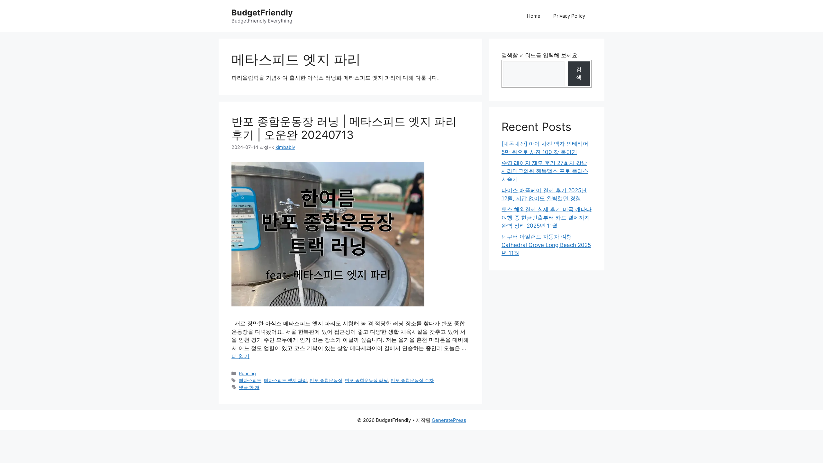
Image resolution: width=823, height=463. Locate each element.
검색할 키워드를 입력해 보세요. (540, 55)
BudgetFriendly (262, 12)
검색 (579, 73)
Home (533, 16)
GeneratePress (449, 420)
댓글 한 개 (249, 387)
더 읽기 (240, 356)
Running (247, 373)
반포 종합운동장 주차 (412, 380)
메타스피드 (250, 380)
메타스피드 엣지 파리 (285, 380)
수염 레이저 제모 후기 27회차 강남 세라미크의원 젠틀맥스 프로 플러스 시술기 (545, 171)
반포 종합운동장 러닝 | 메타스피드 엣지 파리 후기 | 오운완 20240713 (344, 127)
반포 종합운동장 (326, 380)
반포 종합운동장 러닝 (366, 380)
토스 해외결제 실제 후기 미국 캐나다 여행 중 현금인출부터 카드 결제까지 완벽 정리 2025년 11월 (547, 217)
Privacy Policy (569, 16)
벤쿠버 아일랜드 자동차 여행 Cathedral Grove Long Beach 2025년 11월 (546, 244)
